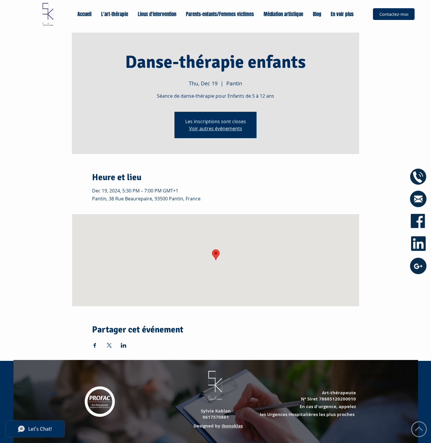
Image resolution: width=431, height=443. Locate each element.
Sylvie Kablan (215, 411)
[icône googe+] (418, 266)
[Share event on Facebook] (95, 345)
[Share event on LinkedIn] (123, 345)
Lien (53, 392)
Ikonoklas (232, 426)
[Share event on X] (109, 345)
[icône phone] (418, 176)
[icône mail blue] (418, 199)
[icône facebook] (418, 221)
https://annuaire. (368, 382)
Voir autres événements (215, 128)
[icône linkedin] (418, 243)
